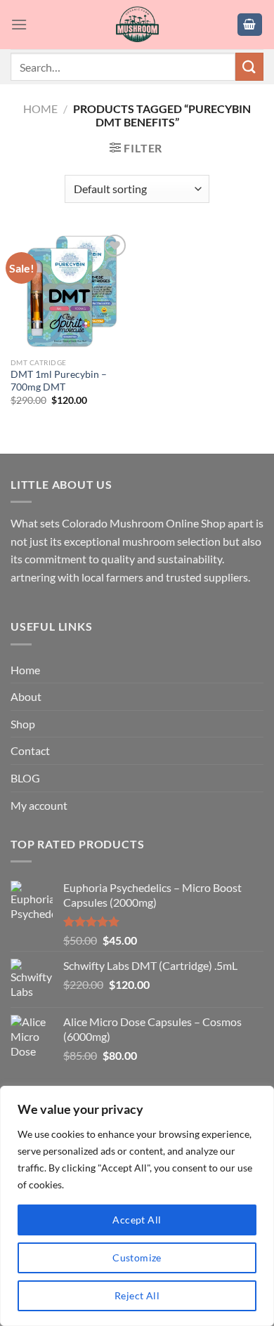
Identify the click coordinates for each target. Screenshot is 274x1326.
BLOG (25, 778)
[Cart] (250, 25)
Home (40, 108)
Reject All (137, 1295)
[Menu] (19, 24)
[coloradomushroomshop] (137, 24)
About (26, 696)
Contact (30, 750)
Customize (137, 1257)
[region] (137, 1206)
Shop (23, 723)
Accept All (136, 1220)
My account (39, 805)
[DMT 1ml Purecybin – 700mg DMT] (70, 290)
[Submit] (249, 66)
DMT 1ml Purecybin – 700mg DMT (59, 381)
